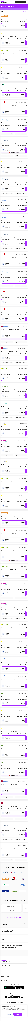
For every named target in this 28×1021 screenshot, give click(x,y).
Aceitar (17, 1014)
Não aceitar (9, 1014)
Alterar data (24, 8)
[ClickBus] (3, 2)
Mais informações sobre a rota (14, 917)
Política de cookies (15, 1010)
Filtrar (25, 11)
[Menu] (27, 2)
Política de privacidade (6, 1011)
